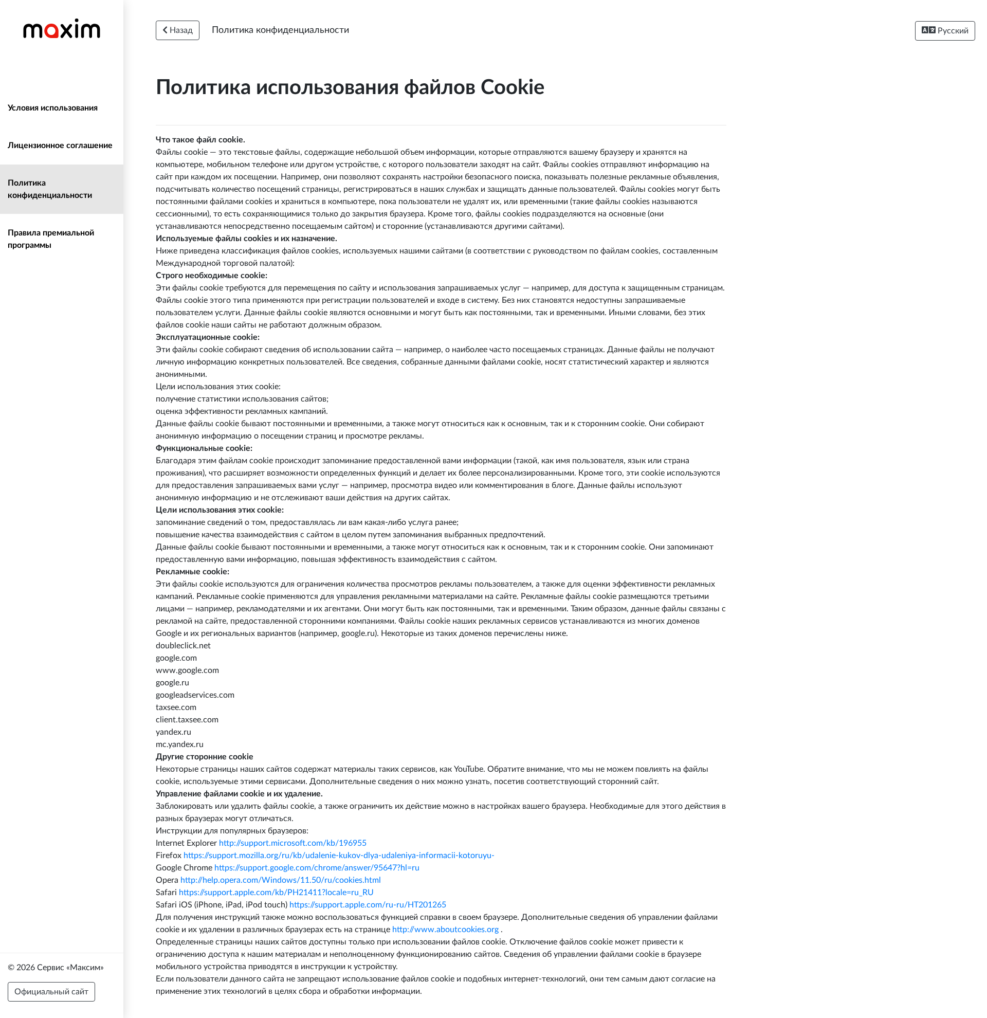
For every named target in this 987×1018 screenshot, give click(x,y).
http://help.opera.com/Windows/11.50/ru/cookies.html (280, 880)
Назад (180, 30)
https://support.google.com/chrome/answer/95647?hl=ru (316, 868)
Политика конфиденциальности (50, 189)
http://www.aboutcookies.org (445, 929)
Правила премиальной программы (51, 239)
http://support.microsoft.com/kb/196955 (293, 843)
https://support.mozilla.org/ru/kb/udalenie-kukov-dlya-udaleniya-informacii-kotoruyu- (339, 855)
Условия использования (53, 108)
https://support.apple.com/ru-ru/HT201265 (367, 905)
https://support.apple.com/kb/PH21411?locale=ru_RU (276, 892)
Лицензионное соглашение (60, 145)
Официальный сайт (51, 992)
